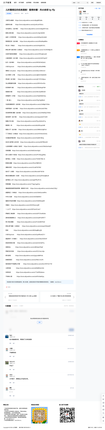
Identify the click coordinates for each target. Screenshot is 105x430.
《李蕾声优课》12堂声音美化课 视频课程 (89, 27)
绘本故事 (9, 13)
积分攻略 (36, 2)
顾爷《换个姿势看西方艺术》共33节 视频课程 (94, 107)
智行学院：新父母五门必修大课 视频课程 (93, 127)
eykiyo (11, 374)
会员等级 (28, 2)
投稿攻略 (43, 2)
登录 (92, 2)
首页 (15, 2)
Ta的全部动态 (89, 34)
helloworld (12, 361)
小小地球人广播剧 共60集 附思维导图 (60, 296)
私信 (99, 8)
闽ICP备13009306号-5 (24, 427)
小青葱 (11, 348)
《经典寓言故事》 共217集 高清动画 (88, 25)
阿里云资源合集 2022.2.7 (86, 30)
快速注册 (98, 2)
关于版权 (21, 2)
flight (11, 335)
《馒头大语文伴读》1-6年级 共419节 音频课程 (94, 117)
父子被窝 (15, 427)
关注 (96, 8)
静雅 (10, 387)
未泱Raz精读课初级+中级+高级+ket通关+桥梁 (94, 96)
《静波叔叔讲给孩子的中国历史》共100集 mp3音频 (22, 296)
